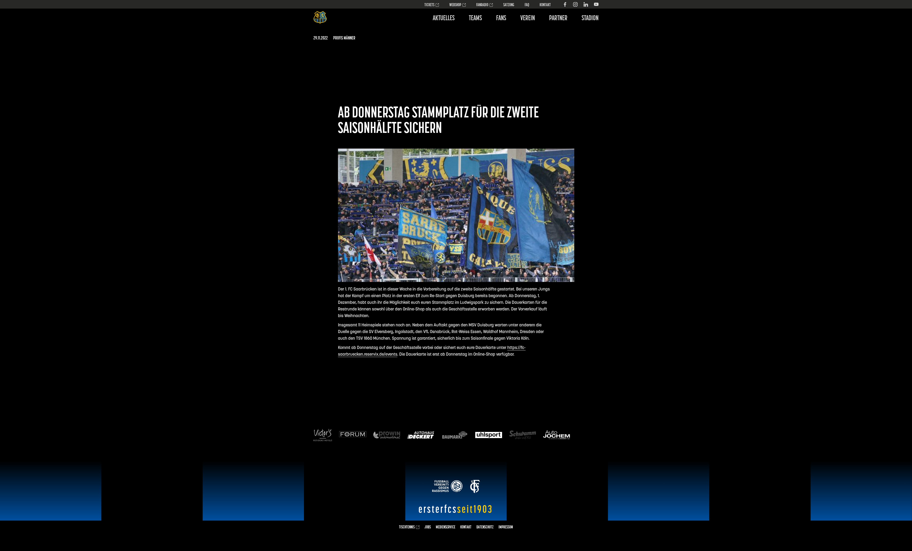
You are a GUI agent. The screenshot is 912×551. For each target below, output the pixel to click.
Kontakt (545, 5)
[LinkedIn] (586, 4)
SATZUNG (508, 5)
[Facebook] (565, 4)
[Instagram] (575, 4)
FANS (501, 18)
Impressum (506, 527)
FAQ (527, 5)
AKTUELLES (444, 18)
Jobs (427, 527)
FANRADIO (482, 5)
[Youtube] (596, 4)
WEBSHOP (455, 5)
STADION (590, 18)
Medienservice (445, 527)
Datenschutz (485, 527)
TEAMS (475, 18)
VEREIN (527, 18)
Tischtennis (407, 527)
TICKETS (429, 5)
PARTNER (558, 18)
